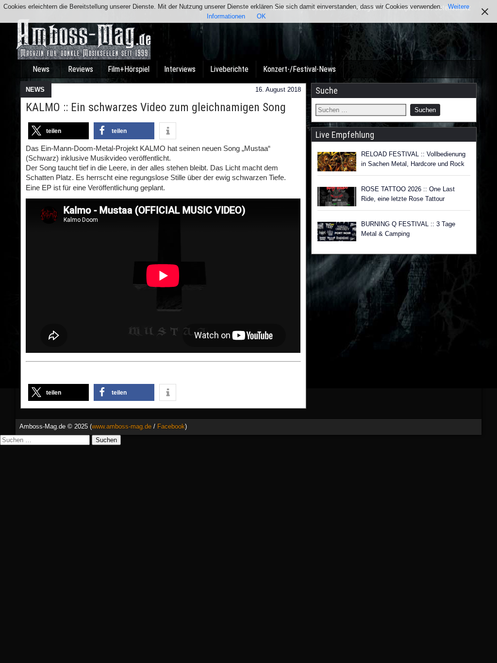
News (41, 69)
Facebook (171, 426)
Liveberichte (229, 69)
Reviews (80, 69)
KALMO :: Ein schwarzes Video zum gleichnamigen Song (156, 107)
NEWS (35, 89)
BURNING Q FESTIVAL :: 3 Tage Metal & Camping (408, 228)
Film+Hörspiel (128, 69)
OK (261, 16)
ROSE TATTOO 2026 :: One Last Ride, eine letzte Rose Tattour (408, 193)
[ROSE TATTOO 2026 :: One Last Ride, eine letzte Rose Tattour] (336, 196)
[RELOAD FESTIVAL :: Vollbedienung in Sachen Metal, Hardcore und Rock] (336, 161)
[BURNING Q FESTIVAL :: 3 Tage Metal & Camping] (336, 231)
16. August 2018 (278, 89)
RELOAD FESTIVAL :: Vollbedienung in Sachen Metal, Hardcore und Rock (413, 158)
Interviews (180, 69)
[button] (58, 130)
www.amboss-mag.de (121, 426)
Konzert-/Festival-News (299, 69)
